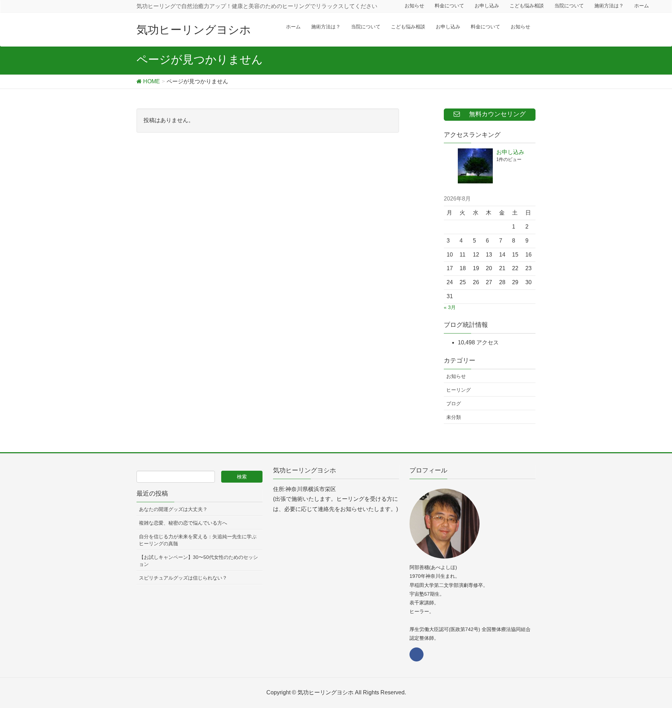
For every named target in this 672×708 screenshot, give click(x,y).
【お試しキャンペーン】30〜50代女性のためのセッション (198, 560)
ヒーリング (458, 390)
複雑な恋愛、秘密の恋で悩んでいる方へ (183, 523)
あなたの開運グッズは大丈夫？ (173, 509)
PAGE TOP (650, 680)
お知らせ (456, 376)
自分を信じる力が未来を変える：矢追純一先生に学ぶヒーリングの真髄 (198, 540)
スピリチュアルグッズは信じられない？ (183, 578)
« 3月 (450, 307)
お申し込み (510, 152)
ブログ (453, 403)
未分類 (453, 417)
